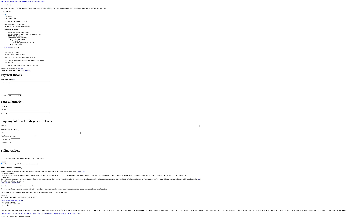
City (2, 132)
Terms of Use (5, 182)
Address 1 (4, 126)
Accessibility (60, 213)
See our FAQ (81, 171)
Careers (45, 213)
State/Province (5, 136)
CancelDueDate (5, 5)
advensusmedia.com (19, 200)
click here (27, 70)
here (199, 179)
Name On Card (6, 83)
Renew (34, 1)
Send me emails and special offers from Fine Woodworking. (20, 164)
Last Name (4, 109)
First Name (4, 106)
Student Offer (40, 1)
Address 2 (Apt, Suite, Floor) (9, 129)
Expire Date (5, 95)
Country (3, 143)
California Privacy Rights (72, 213)
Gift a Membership (25, 1)
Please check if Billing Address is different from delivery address (25, 158)
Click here (7, 47)
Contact (29, 213)
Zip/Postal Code (5, 139)
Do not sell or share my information (11, 213)
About (24, 213)
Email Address (5, 113)
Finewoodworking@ (7, 200)
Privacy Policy (16, 182)
